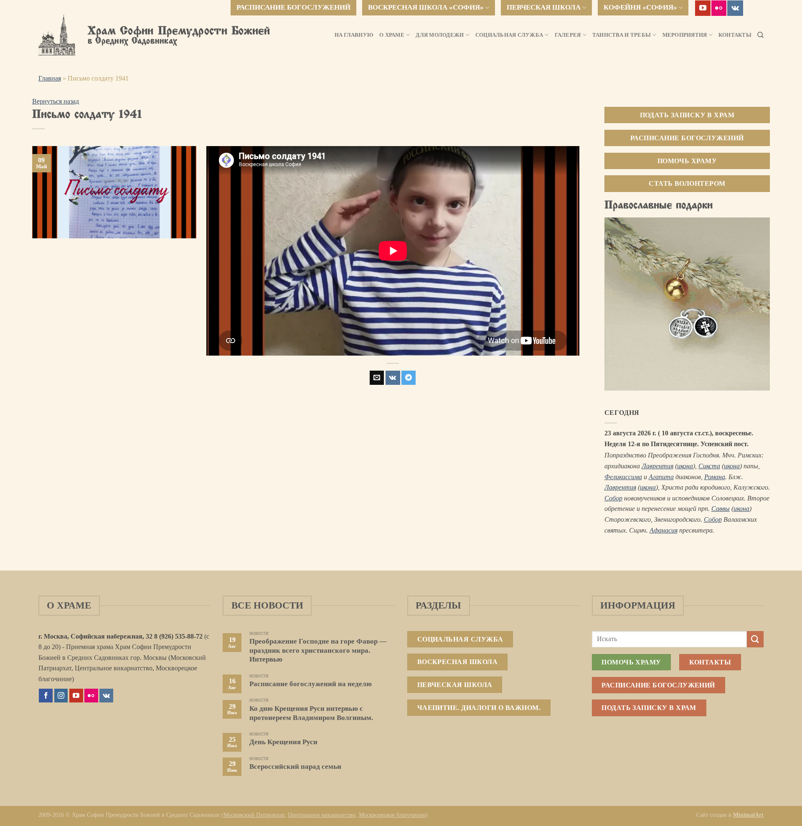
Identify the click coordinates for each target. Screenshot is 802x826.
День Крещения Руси (283, 742)
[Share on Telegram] (408, 378)
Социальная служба (509, 35)
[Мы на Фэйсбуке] (46, 696)
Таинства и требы (621, 35)
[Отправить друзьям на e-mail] (377, 378)
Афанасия (664, 530)
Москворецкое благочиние (392, 814)
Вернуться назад (55, 101)
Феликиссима (623, 476)
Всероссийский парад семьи (295, 766)
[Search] (760, 35)
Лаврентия (657, 466)
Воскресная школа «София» (426, 7)
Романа (714, 476)
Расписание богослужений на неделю (310, 684)
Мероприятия (684, 35)
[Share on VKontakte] (393, 378)
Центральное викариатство (321, 814)
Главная (49, 78)
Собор (613, 498)
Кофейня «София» (640, 7)
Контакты (734, 35)
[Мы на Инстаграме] (61, 696)
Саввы (720, 508)
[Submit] (755, 639)
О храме (391, 35)
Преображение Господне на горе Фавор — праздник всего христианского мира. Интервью (317, 650)
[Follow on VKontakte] (735, 7)
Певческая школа (544, 7)
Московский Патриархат (253, 814)
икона (685, 466)
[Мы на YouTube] (703, 7)
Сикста (709, 466)
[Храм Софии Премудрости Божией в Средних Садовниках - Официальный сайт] (56, 35)
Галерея (568, 35)
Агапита (661, 476)
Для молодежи (440, 35)
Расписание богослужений (293, 7)
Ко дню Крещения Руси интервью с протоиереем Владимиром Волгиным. (311, 713)
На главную (354, 35)
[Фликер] (719, 7)
